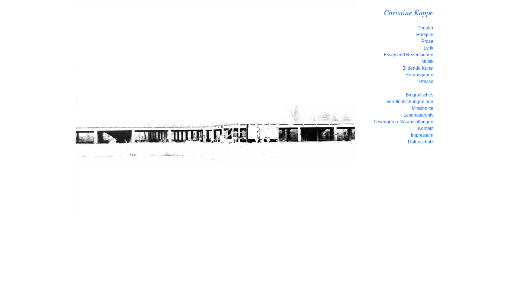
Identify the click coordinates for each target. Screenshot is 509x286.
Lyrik (428, 48)
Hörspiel (424, 34)
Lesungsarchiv (418, 115)
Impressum (422, 135)
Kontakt (425, 128)
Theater (425, 28)
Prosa (427, 41)
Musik (427, 61)
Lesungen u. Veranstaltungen (403, 121)
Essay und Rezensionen (408, 54)
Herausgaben (419, 74)
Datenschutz (420, 141)
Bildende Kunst (417, 68)
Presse (426, 81)
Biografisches (419, 95)
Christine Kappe (408, 12)
